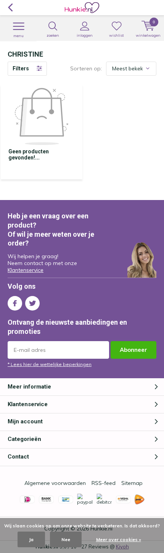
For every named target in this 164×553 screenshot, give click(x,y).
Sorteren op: (86, 68)
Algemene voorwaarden (55, 483)
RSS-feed (104, 483)
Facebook (15, 303)
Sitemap (132, 483)
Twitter (32, 303)
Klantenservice (25, 270)
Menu (18, 35)
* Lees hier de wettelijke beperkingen (50, 364)
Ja (31, 539)
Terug (10, 7)
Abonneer (133, 349)
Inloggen (85, 35)
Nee (65, 539)
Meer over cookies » (118, 539)
